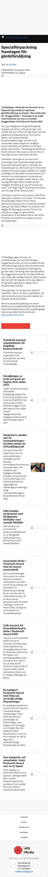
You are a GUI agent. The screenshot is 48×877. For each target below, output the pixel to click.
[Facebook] (24, 805)
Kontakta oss (24, 827)
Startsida (24, 817)
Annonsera (24, 832)
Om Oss (24, 822)
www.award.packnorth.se (12, 314)
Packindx (24, 837)
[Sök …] (45, 38)
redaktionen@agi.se (24, 871)
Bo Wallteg (11, 64)
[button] (40, 39)
